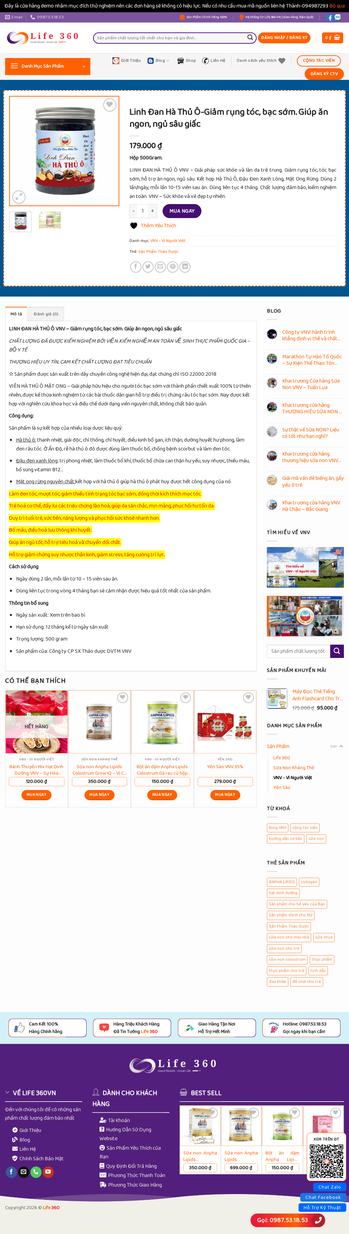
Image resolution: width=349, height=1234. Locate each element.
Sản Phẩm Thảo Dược (158, 251)
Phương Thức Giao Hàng (135, 1185)
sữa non (316, 838)
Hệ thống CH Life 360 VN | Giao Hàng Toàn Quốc (279, 17)
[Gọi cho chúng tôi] (36, 1172)
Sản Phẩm (278, 746)
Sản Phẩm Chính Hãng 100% (207, 17)
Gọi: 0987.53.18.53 (282, 1220)
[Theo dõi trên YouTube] (48, 1172)
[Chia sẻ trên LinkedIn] (185, 267)
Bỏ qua (337, 6)
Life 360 (281, 758)
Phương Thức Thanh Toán (136, 1175)
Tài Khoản (119, 1120)
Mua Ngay (182, 211)
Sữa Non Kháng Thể (293, 768)
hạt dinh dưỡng (283, 892)
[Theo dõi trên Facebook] (11, 1172)
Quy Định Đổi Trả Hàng (131, 1166)
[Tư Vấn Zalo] (337, 17)
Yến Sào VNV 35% (225, 766)
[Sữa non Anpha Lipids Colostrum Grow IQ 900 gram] (241, 1126)
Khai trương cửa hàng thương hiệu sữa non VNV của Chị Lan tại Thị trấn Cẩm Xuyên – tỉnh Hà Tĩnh (310, 457)
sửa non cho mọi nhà (289, 937)
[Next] (108, 151)
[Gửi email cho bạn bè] (160, 267)
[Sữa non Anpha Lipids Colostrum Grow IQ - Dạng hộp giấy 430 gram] (200, 1126)
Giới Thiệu (131, 60)
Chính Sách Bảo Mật (41, 1158)
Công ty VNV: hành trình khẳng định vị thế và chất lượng (309, 335)
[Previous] (21, 151)
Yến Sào (281, 788)
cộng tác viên (305, 827)
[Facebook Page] (329, 17)
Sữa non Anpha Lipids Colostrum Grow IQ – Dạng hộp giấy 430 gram (200, 1156)
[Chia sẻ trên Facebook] (135, 267)
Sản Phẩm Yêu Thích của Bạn (130, 1152)
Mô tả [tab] (16, 314)
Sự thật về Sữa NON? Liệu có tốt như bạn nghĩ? (310, 433)
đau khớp (277, 981)
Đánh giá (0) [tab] (46, 314)
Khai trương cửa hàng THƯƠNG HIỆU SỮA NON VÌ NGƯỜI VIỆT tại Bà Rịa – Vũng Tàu (313, 408)
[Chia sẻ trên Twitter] (148, 267)
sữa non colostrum (287, 959)
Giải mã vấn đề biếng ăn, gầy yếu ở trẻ (313, 481)
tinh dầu (318, 970)
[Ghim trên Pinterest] (172, 267)
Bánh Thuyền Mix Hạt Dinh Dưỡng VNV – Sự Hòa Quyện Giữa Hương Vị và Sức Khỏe (36, 769)
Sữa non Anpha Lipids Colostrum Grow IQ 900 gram (241, 1156)
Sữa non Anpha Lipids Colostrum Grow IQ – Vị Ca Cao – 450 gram (99, 769)
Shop (191, 60)
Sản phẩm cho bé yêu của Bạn (297, 904)
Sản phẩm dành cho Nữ (291, 915)
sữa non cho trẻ (284, 948)
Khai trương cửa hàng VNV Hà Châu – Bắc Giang (311, 506)
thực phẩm (322, 959)
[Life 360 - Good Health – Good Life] (44, 37)
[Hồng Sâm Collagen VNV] (324, 1126)
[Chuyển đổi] (341, 747)
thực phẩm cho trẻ (286, 970)
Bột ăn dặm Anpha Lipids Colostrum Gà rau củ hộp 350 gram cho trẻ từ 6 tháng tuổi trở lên (162, 769)
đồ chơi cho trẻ (306, 981)
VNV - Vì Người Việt (168, 240)
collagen (309, 882)
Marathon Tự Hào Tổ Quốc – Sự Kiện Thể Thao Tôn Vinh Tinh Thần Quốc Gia (312, 360)
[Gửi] (250, 38)
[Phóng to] (19, 197)
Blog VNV (277, 827)
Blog (160, 60)
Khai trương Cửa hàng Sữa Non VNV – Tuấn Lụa (311, 384)
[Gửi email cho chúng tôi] (23, 1172)
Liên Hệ (218, 60)
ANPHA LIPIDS (282, 882)
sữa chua (324, 937)
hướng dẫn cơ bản (285, 838)
